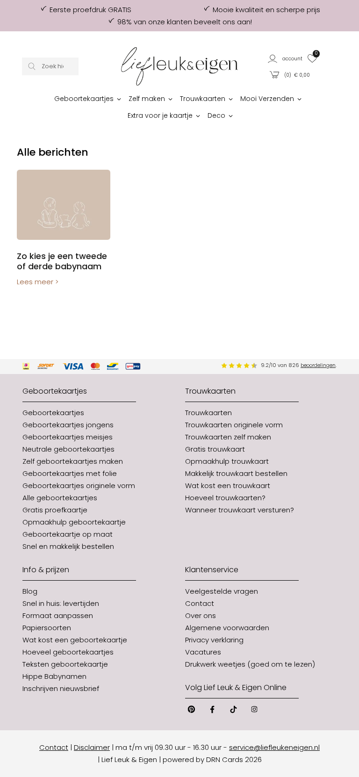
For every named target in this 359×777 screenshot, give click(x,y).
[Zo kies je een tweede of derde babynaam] (63, 205)
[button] (285, 58)
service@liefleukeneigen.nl (274, 747)
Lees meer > (37, 282)
